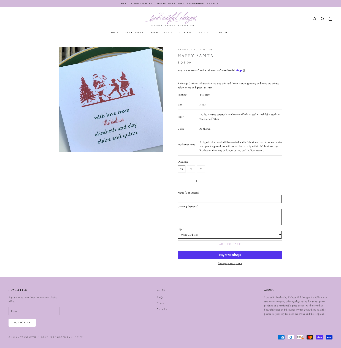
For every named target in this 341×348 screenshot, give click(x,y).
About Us (162, 309)
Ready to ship (161, 32)
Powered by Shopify (68, 337)
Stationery (134, 32)
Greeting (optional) (188, 206)
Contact (223, 32)
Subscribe (22, 322)
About (204, 32)
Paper (180, 229)
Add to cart (230, 244)
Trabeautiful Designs (195, 49)
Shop (114, 32)
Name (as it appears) (188, 192)
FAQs (160, 297)
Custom (186, 32)
